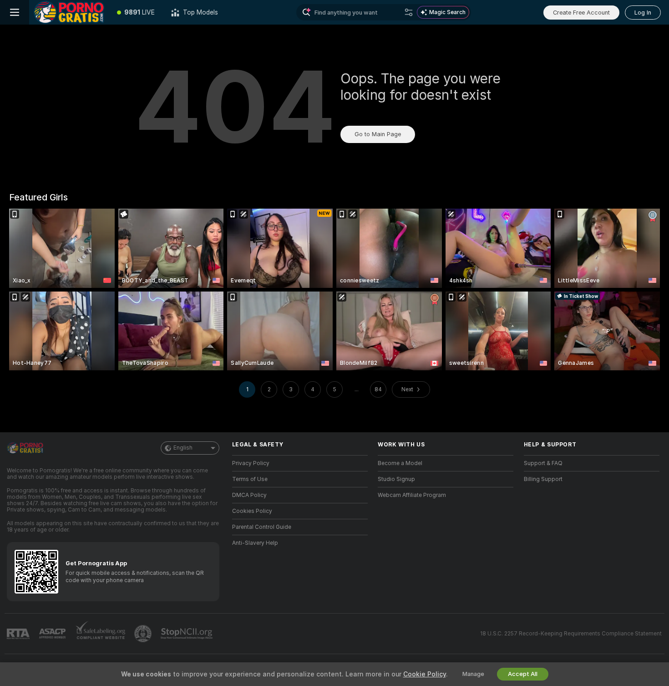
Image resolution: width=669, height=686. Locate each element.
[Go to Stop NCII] (187, 633)
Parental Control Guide (261, 527)
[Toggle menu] (14, 12)
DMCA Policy (249, 495)
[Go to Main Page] (69, 12)
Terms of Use (250, 479)
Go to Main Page (378, 134)
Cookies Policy (252, 511)
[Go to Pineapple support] (143, 633)
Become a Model (400, 463)
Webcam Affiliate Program (412, 495)
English (183, 448)
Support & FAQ (543, 463)
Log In (642, 12)
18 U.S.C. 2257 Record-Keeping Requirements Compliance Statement (571, 633)
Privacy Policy (250, 463)
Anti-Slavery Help (255, 543)
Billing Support (543, 479)
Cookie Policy (424, 674)
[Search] (408, 12)
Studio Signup (396, 479)
